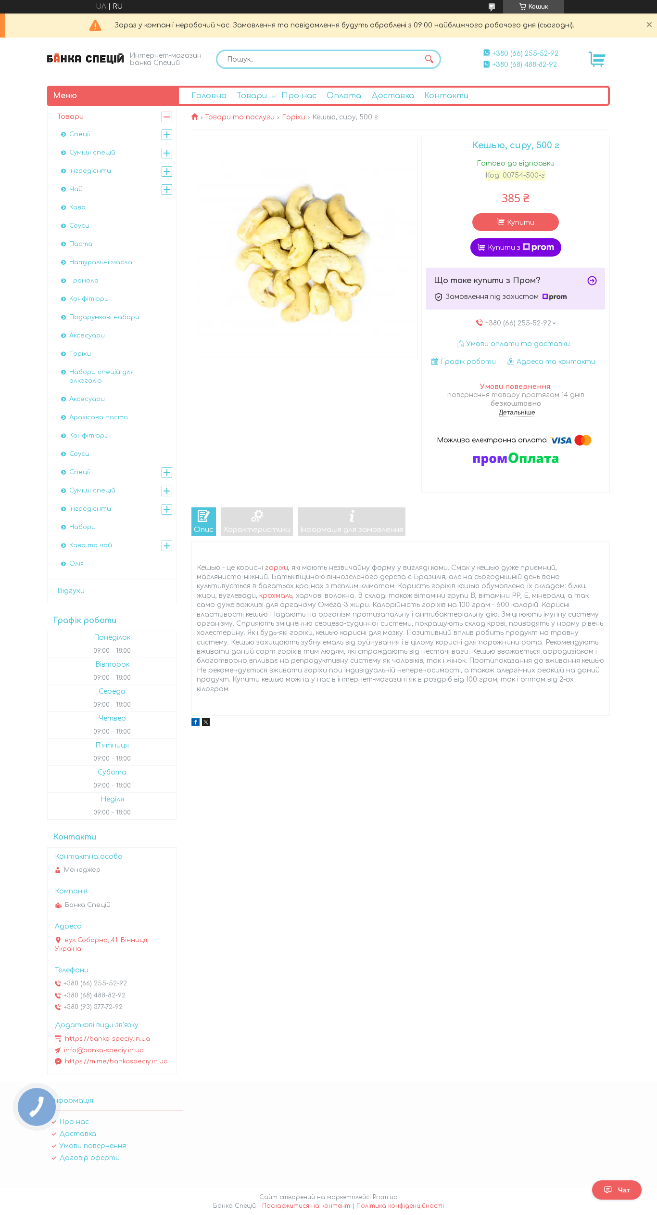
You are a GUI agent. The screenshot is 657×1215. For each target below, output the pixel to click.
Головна (209, 95)
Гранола (84, 280)
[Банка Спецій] (85, 58)
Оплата (344, 95)
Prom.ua (385, 1197)
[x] (206, 723)
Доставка (392, 95)
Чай (76, 189)
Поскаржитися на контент (306, 1205)
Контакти (446, 95)
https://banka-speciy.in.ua (107, 1038)
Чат (624, 1190)
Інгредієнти (90, 171)
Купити (520, 222)
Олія (76, 563)
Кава (77, 207)
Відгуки (71, 591)
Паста (80, 244)
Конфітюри (89, 299)
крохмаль (275, 595)
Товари (252, 95)
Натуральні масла (100, 262)
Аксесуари (87, 335)
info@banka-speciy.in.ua (104, 1050)
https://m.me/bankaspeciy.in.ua (116, 1061)
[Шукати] (429, 59)
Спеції (79, 134)
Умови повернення (92, 1146)
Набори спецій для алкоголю (101, 376)
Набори (82, 527)
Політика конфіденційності (400, 1205)
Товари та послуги (240, 117)
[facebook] (195, 723)
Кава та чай (90, 545)
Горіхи (293, 117)
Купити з (504, 247)
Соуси (79, 225)
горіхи (276, 567)
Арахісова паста (98, 417)
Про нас (298, 95)
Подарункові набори (104, 317)
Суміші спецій (92, 152)
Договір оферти (89, 1158)
